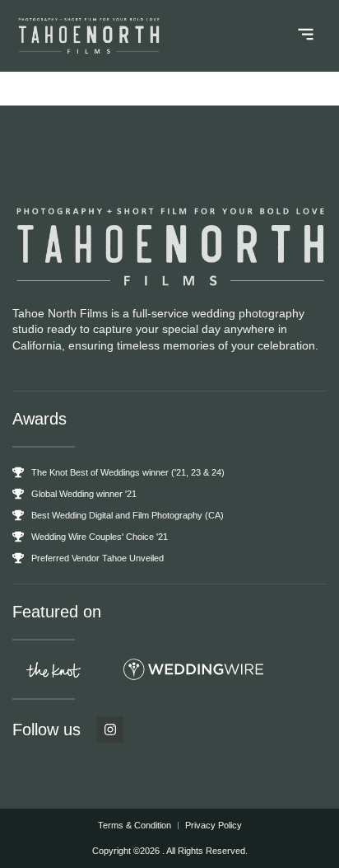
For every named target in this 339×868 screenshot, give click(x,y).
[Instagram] (110, 729)
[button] (306, 36)
